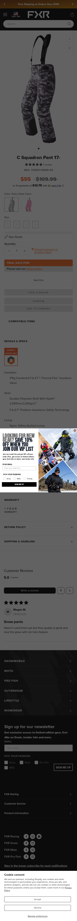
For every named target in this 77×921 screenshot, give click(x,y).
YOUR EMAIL (7, 464)
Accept (37, 899)
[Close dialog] (75, 430)
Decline (37, 907)
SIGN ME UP (19, 484)
